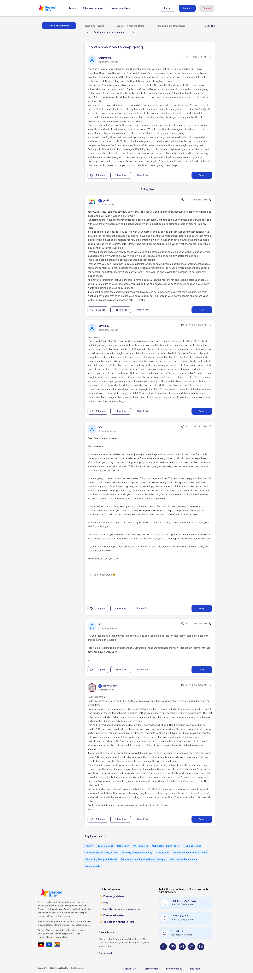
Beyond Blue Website (51, 893)
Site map (195, 968)
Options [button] (209, 26)
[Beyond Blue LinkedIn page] (201, 952)
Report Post (143, 175)
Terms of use (151, 968)
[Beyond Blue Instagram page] (182, 952)
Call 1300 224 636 (183, 901)
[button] (91, 175)
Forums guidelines (120, 8)
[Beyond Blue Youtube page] (172, 952)
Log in (167, 8)
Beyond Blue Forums (51, 8)
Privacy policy (174, 968)
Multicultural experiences (165, 846)
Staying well (162, 852)
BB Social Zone (105, 846)
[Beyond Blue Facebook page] (163, 952)
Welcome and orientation (184, 859)
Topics (72, 8)
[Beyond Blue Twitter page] (191, 952)
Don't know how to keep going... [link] (110, 32)
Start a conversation (59, 25)
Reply (201, 175)
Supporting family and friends (101, 859)
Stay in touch (106, 953)
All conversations (93, 8)
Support (207, 8)
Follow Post (121, 175)
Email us (176, 931)
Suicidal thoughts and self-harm (190, 852)
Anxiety (89, 846)
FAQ (105, 902)
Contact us (129, 968)
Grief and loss (140, 846)
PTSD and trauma (192, 846)
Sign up (187, 8)
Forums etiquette (113, 915)
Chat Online (179, 916)
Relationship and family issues (171, 26)
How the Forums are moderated (121, 909)
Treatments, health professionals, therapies (144, 859)
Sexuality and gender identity (137, 852)
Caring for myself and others (130, 26)
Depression (123, 846)
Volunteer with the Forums (118, 921)
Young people (93, 866)
